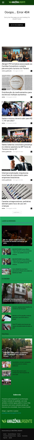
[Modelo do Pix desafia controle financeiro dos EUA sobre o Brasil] (6, 318)
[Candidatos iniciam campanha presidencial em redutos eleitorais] (6, 364)
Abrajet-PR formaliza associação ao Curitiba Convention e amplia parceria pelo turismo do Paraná (17, 66)
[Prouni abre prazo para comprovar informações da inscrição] (6, 373)
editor (3, 97)
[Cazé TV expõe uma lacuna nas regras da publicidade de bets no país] (6, 327)
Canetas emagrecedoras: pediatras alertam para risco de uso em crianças (16, 203)
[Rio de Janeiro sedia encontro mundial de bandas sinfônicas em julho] (17, 235)
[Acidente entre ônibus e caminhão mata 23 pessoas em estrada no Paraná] (17, 349)
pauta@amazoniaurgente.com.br (11, 413)
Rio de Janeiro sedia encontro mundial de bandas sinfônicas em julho (15, 241)
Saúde (3, 89)
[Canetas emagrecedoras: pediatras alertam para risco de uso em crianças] (17, 191)
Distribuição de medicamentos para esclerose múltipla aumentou (17, 93)
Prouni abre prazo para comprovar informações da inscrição (20, 372)
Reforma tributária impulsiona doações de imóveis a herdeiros (14, 300)
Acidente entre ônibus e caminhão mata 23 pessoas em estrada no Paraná (15, 354)
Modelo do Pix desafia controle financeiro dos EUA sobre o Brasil (21, 317)
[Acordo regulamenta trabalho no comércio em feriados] (6, 309)
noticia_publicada (7, 71)
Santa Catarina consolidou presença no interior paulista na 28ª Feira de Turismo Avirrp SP (17, 147)
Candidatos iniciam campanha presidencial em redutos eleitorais (21, 363)
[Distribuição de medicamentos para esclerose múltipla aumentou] (17, 82)
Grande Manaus (6, 60)
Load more (16, 212)
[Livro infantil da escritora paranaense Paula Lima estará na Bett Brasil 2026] (6, 271)
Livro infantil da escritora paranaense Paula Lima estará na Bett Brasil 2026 (22, 270)
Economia (4, 115)
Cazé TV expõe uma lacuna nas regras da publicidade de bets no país (22, 326)
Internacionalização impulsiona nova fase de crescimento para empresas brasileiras (15, 175)
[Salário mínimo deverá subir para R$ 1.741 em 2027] (17, 108)
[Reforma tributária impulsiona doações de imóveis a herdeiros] (17, 293)
